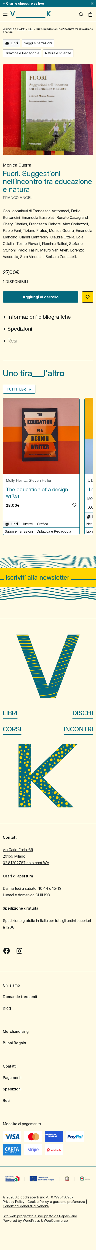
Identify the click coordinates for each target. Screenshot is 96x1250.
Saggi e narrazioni (38, 43)
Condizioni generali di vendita (26, 1206)
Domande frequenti (20, 996)
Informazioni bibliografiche (39, 317)
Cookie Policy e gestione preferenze (56, 1202)
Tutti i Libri (17, 389)
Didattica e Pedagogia (22, 53)
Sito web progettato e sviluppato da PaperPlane (40, 1216)
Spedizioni (19, 329)
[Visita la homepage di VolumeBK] (30, 14)
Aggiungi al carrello (40, 297)
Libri (10, 713)
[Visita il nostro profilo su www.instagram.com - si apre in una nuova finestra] (19, 951)
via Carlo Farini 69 (18, 849)
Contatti (10, 1066)
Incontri (78, 729)
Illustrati (27, 524)
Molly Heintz (16, 480)
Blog (7, 1008)
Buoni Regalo (14, 1043)
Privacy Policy (13, 1202)
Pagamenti (12, 1077)
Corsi (12, 729)
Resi (12, 341)
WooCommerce (56, 1220)
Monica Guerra (17, 165)
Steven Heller (40, 480)
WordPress (31, 1220)
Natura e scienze (58, 53)
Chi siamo (11, 985)
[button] (87, 297)
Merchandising (16, 1031)
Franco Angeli (18, 197)
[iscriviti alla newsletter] (48, 577)
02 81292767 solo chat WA (26, 862)
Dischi (82, 713)
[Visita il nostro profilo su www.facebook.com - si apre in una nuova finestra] (6, 951)
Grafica (42, 524)
